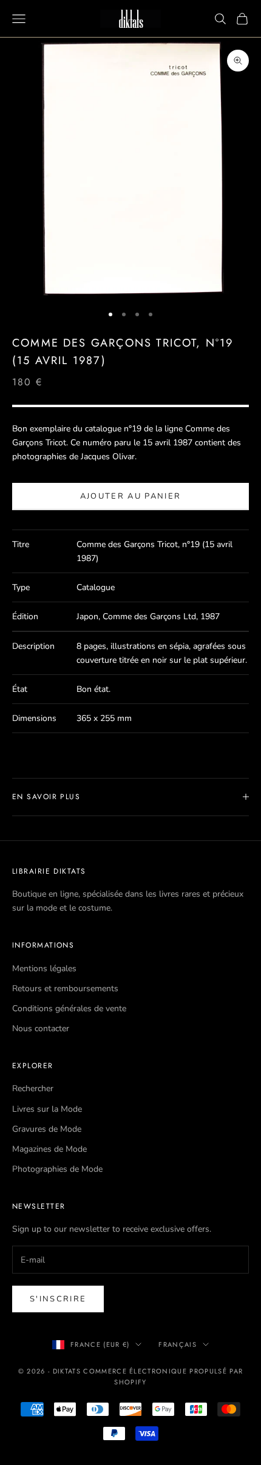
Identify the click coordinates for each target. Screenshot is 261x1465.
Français (177, 1344)
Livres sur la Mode (47, 1109)
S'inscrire (58, 1299)
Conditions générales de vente (69, 1008)
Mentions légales (44, 968)
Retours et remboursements (65, 988)
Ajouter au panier (130, 496)
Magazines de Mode (49, 1149)
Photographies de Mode (57, 1169)
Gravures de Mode (46, 1129)
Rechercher (32, 1088)
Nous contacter (40, 1028)
